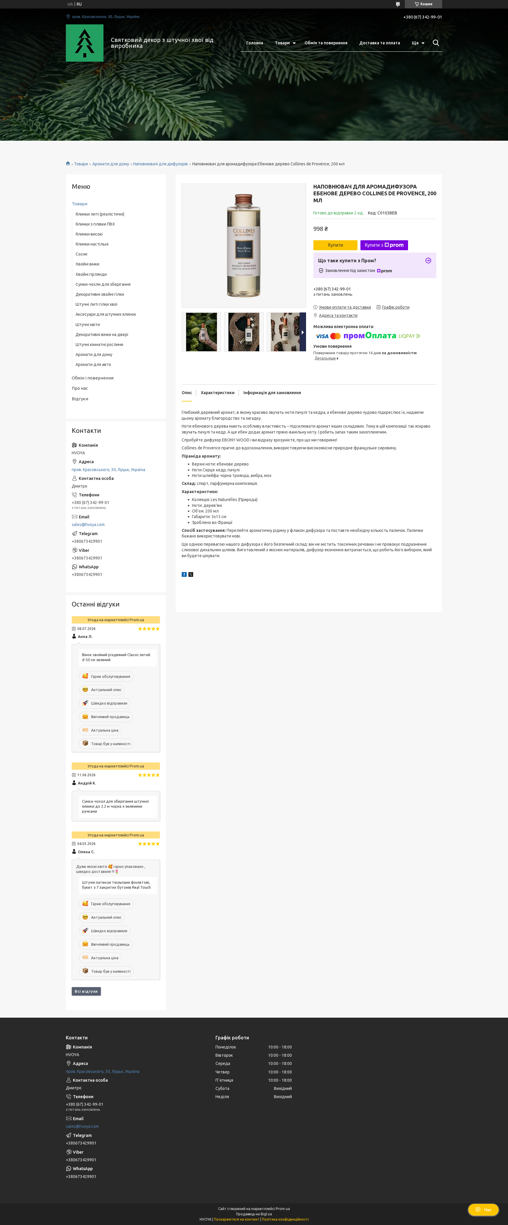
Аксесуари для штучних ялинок (106, 314)
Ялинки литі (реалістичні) (100, 214)
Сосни (81, 254)
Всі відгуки (86, 991)
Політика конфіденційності (285, 1219)
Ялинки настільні (92, 244)
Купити (335, 245)
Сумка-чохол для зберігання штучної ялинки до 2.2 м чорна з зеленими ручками (115, 806)
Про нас (80, 388)
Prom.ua (283, 1209)
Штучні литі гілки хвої (97, 304)
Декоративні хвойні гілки (100, 294)
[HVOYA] (84, 43)
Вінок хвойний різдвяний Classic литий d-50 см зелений (116, 657)
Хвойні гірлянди (91, 274)
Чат (488, 1209)
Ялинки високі (89, 234)
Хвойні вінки (87, 264)
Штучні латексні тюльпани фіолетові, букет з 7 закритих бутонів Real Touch (116, 884)
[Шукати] (434, 42)
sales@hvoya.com (88, 524)
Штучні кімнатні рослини (99, 344)
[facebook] (184, 575)
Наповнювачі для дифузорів (160, 164)
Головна (254, 43)
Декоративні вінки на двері (102, 334)
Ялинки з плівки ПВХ (95, 224)
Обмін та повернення (326, 43)
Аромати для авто (93, 364)
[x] (190, 575)
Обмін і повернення (92, 377)
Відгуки (80, 398)
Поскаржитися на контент (236, 1219)
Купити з (374, 245)
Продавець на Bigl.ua (254, 1214)
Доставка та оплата (379, 43)
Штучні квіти (88, 324)
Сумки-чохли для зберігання (103, 284)
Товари (282, 43)
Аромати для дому (110, 164)
